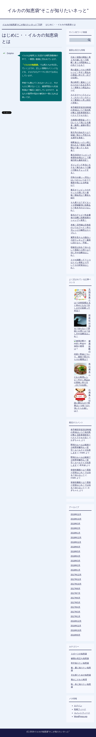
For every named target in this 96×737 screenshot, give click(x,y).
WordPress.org (80, 716)
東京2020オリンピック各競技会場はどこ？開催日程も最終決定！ (81, 157)
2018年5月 (75, 551)
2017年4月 (75, 607)
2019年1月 (75, 533)
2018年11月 (76, 542)
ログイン (78, 706)
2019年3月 (75, 524)
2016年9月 (75, 635)
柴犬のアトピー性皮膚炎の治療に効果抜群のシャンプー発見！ (81, 217)
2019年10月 (76, 519)
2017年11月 (76, 579)
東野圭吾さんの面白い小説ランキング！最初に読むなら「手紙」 (81, 240)
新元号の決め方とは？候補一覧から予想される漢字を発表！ (81, 135)
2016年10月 (76, 630)
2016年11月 (76, 626)
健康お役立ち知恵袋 (80, 658)
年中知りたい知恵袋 (80, 663)
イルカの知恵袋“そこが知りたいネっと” (47, 10)
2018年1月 (75, 570)
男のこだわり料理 (79, 680)
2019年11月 (76, 514)
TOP (24, 25)
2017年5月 (75, 602)
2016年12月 (76, 621)
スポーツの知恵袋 (79, 654)
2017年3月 (75, 612)
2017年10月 (76, 584)
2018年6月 (75, 547)
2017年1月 (75, 616)
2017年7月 (75, 593)
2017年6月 (75, 598)
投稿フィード (80, 709)
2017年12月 (76, 575)
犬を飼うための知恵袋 (81, 675)
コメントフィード (82, 713)
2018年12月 (76, 538)
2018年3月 (75, 561)
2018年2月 (75, 565)
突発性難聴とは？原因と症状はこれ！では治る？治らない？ (81, 472)
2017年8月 (75, 589)
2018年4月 (75, 556)
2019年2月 (75, 528)
